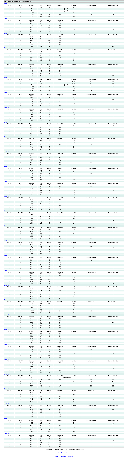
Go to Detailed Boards (64, 453)
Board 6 (6, 77)
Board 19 (6, 270)
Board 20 (6, 285)
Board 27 (6, 389)
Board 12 (6, 166)
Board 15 (6, 211)
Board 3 (6, 33)
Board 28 (6, 403)
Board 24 (6, 344)
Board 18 (6, 255)
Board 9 (6, 122)
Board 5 (6, 63)
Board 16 (6, 226)
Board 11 (6, 151)
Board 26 (6, 374)
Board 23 (6, 329)
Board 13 (6, 181)
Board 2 (6, 18)
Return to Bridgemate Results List (64, 456)
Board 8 (6, 107)
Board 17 (6, 240)
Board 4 (6, 48)
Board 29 (6, 418)
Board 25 (6, 359)
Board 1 (6, 3)
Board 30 (6, 433)
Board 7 (6, 92)
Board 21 (6, 300)
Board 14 (6, 196)
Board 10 (6, 137)
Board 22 (6, 314)
